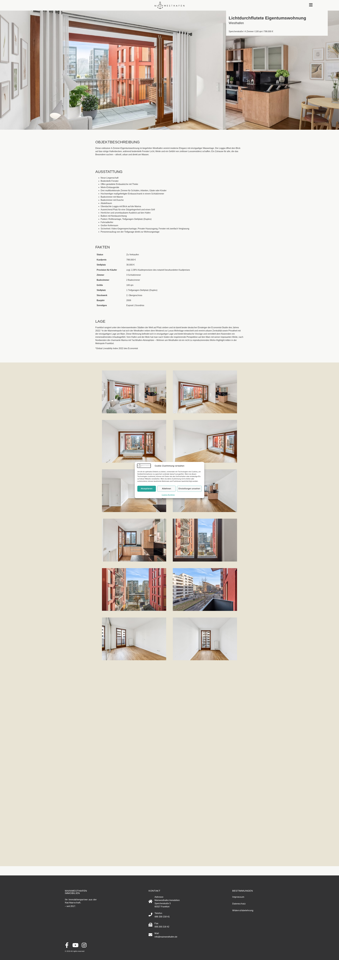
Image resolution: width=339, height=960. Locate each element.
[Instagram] (84, 945)
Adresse (159, 897)
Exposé (129, 305)
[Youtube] (75, 945)
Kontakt (154, 890)
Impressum (238, 897)
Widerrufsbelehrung (242, 910)
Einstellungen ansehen (189, 488)
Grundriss (139, 305)
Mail (157, 933)
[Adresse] (150, 901)
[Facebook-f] (67, 945)
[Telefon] (150, 914)
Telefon (158, 913)
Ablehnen (166, 488)
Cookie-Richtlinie (168, 495)
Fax (157, 923)
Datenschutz (239, 903)
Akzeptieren (146, 488)
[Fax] (150, 925)
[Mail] (150, 935)
